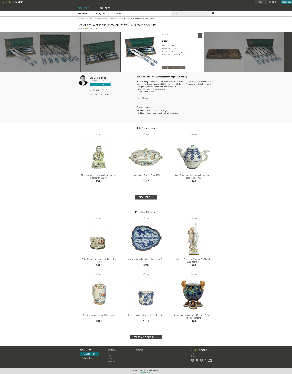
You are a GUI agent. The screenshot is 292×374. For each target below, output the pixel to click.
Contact (193, 356)
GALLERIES (105, 8)
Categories (111, 353)
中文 (276, 2)
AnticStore (81, 18)
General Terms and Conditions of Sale (150, 370)
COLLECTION (104, 95)
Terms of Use (134, 370)
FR (270, 2)
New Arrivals (83, 13)
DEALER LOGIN (89, 354)
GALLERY (93, 95)
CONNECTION (286, 2)
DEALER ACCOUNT (86, 350)
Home (192, 354)
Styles (110, 356)
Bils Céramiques (98, 77)
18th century (113, 18)
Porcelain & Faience (101, 18)
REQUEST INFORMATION (174, 68)
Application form (87, 358)
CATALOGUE (83, 8)
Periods (110, 359)
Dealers (138, 353)
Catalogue (89, 18)
